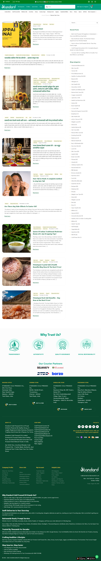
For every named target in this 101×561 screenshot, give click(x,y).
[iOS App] (14, 1)
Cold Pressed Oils (42, 539)
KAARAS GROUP (14, 557)
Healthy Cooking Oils (9, 55)
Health (41, 174)
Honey (52, 539)
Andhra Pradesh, (32, 521)
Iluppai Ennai (38, 29)
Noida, (39, 524)
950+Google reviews (18, 505)
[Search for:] (84, 22)
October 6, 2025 (37, 117)
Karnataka (20, 521)
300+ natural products (16, 507)
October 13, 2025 (50, 55)
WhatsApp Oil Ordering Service (12, 553)
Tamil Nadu (14, 521)
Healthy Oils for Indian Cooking (22, 55)
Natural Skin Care (55, 78)
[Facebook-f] (86, 426)
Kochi (67, 524)
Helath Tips (36, 82)
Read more (36, 44)
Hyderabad (14, 513)
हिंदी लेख (56, 174)
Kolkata (28, 524)
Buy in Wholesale (48, 141)
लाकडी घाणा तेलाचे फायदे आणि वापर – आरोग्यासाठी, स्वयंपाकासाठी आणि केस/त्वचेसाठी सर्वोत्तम (34, 120)
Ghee (49, 539)
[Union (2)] (95, 1)
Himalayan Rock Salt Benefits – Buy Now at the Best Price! (46, 299)
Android (8, 1)
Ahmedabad (34, 524)
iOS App (18, 1)
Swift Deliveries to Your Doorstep (15, 511)
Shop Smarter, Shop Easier (12, 545)
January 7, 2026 (36, 26)
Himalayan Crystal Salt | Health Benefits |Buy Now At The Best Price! (47, 266)
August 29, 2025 (42, 142)
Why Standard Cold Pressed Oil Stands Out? (19, 495)
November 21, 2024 (24, 203)
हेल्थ (30, 117)
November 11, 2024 (53, 228)
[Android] (4, 1)
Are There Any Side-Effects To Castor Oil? (21, 206)
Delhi (16, 524)
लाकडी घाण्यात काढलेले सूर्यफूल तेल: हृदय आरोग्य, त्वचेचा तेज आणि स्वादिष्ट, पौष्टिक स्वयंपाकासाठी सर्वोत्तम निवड (46, 89)
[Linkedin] (97, 426)
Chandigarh (44, 524)
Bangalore (46, 513)
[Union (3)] (88, 1)
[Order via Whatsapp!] (96, 556)
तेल (26, 117)
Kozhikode (62, 524)
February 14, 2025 (44, 176)
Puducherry (72, 524)
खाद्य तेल (6, 117)
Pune (24, 524)
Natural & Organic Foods (44, 78)
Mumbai (20, 524)
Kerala (25, 521)
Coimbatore (79, 524)
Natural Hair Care (54, 15)
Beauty (47, 15)
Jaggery (65, 539)
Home (43, 15)
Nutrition (47, 260)
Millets (71, 539)
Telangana (41, 521)
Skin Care (45, 24)
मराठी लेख (43, 55)
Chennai (6, 513)
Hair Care (52, 24)
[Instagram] (90, 426)
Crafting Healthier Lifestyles (13, 537)
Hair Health (43, 82)
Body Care (36, 295)
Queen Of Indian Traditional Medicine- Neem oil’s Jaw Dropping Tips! (48, 233)
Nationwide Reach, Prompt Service (16, 518)
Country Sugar (58, 539)
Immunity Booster (37, 83)
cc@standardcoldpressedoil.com (90, 475)
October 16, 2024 (53, 261)
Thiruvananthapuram (53, 524)
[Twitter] (93, 426)
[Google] (79, 426)
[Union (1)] (92, 1)
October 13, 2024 (44, 295)
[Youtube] (82, 426)
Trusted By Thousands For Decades (15, 529)
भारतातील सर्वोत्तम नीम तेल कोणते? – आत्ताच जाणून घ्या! (22, 58)
